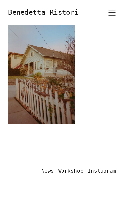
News (47, 171)
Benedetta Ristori (43, 12)
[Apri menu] (112, 12)
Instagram (102, 171)
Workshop (71, 171)
